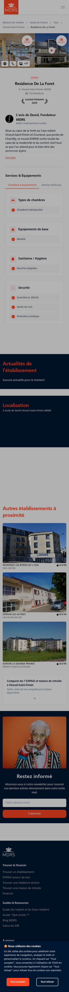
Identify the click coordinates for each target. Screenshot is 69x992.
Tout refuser (47, 982)
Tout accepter (18, 982)
